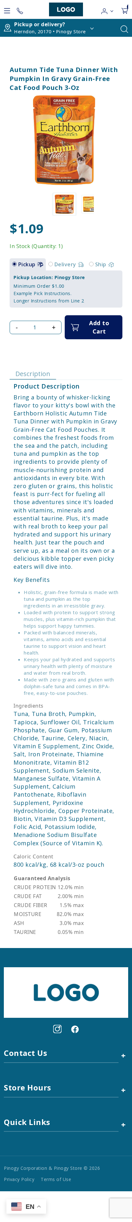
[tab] (14, 264)
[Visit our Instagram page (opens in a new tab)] (57, 1029)
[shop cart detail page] (124, 9)
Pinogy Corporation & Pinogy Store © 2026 (52, 1168)
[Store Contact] (20, 9)
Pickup (27, 264)
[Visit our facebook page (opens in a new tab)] (74, 1029)
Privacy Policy (19, 1179)
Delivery (66, 264)
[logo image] (66, 9)
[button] (107, 9)
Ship (101, 264)
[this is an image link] (66, 992)
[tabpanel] (66, 289)
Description (32, 373)
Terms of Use (56, 1179)
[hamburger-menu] (7, 9)
